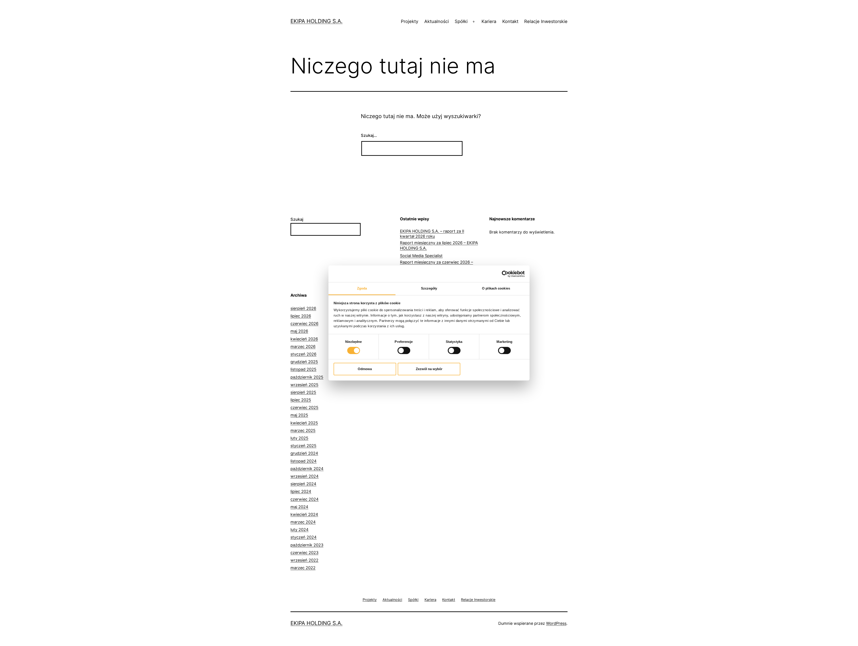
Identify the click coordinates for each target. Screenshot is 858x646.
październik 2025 (306, 377)
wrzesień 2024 (304, 476)
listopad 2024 (303, 461)
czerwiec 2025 (304, 407)
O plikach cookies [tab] (496, 288)
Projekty (409, 21)
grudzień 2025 (304, 361)
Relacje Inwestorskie (546, 21)
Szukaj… (369, 135)
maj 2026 (299, 331)
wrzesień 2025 (304, 384)
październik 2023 (306, 545)
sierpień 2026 (303, 308)
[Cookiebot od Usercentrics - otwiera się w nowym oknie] (505, 274)
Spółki (461, 21)
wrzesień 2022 (304, 560)
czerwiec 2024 (304, 499)
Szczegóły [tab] (429, 288)
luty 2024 (299, 529)
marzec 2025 (302, 430)
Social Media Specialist (421, 255)
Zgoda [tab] (362, 288)
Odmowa (365, 369)
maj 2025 (299, 415)
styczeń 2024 (303, 537)
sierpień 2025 (303, 392)
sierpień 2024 (303, 483)
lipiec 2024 (300, 491)
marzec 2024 (303, 522)
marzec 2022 (302, 567)
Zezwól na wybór (429, 369)
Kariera (489, 21)
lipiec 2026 (300, 316)
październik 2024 (307, 468)
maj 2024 (299, 506)
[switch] (403, 350)
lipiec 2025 (300, 400)
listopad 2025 (303, 369)
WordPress (556, 623)
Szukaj (296, 219)
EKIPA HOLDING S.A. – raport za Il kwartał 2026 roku (432, 234)
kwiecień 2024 (304, 514)
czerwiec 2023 (304, 552)
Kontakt (510, 21)
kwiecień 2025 (304, 423)
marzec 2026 (302, 346)
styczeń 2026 (303, 354)
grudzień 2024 (304, 453)
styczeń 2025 (303, 445)
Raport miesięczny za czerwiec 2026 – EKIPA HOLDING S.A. (436, 265)
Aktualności (436, 21)
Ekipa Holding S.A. (316, 21)
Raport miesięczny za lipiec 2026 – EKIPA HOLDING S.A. (439, 245)
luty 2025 (299, 438)
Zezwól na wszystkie (493, 369)
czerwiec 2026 (304, 323)
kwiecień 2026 (304, 339)
